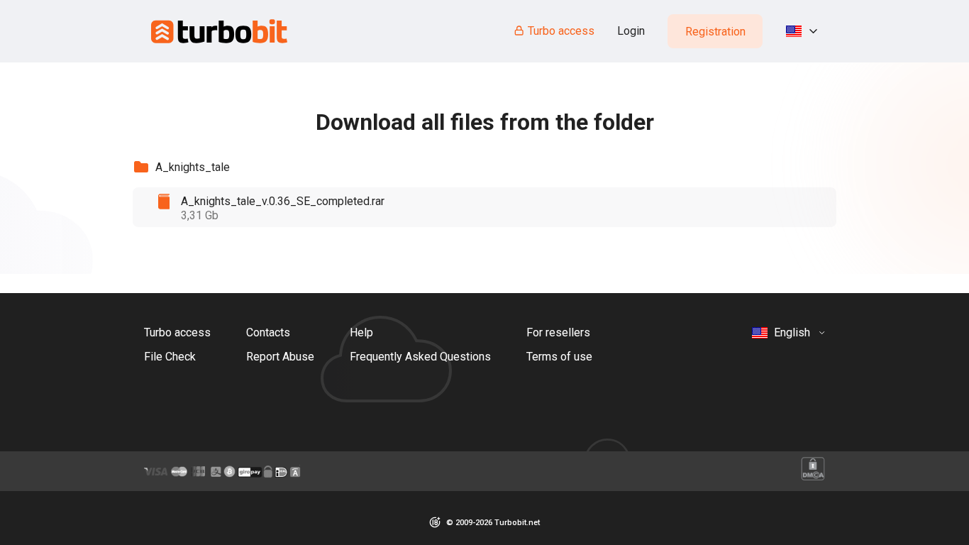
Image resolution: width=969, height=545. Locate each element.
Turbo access (561, 31)
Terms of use (559, 356)
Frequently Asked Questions (420, 356)
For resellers (558, 332)
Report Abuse (280, 356)
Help (361, 332)
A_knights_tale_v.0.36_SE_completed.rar (282, 201)
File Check (170, 356)
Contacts (268, 332)
